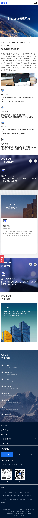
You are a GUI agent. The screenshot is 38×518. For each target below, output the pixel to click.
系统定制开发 (6, 439)
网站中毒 (22, 499)
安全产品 (4, 443)
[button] (30, 160)
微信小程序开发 (18, 495)
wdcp (3, 502)
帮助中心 (4, 492)
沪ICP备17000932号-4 (22, 511)
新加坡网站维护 (29, 495)
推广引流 (4, 434)
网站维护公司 (13, 492)
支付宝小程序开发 (6, 495)
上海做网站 (4, 499)
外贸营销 (4, 430)
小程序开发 (30, 499)
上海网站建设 (14, 499)
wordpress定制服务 (24, 492)
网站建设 (4, 425)
